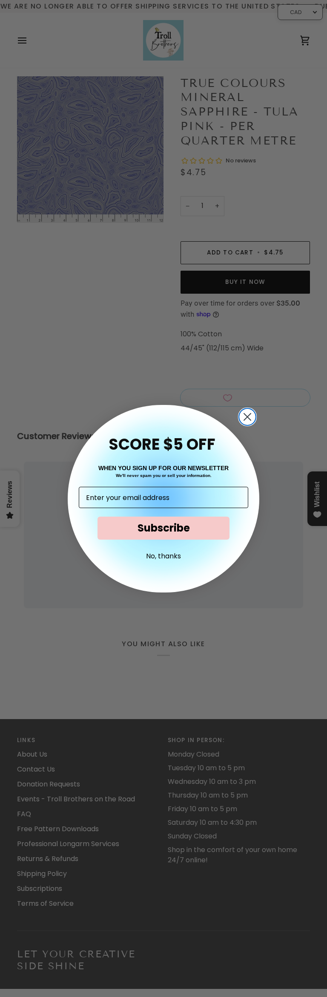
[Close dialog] (247, 416)
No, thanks (163, 556)
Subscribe (164, 528)
